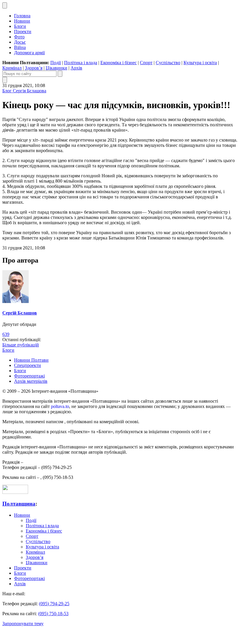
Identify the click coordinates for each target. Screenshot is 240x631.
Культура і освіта (200, 62)
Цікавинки (56, 67)
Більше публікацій (20, 344)
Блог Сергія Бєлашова (24, 90)
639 (5, 334)
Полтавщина (18, 504)
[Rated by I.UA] (15, 492)
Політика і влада (80, 62)
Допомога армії (29, 52)
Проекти (22, 31)
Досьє (20, 42)
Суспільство (168, 62)
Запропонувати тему (23, 623)
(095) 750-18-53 (53, 613)
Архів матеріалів (30, 381)
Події (55, 62)
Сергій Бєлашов (19, 312)
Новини (22, 20)
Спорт (146, 62)
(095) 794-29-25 (54, 603)
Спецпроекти (27, 365)
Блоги (20, 26)
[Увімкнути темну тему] (4, 5)
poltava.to (60, 406)
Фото (19, 36)
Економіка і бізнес (118, 62)
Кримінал (12, 67)
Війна (20, 47)
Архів (76, 67)
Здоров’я (33, 67)
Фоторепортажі (29, 375)
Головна (22, 15)
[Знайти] (60, 74)
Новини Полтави (31, 360)
